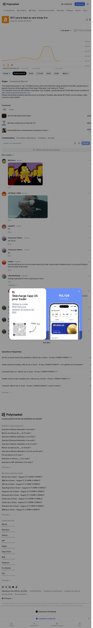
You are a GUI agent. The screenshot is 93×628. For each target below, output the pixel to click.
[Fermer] (79, 291)
